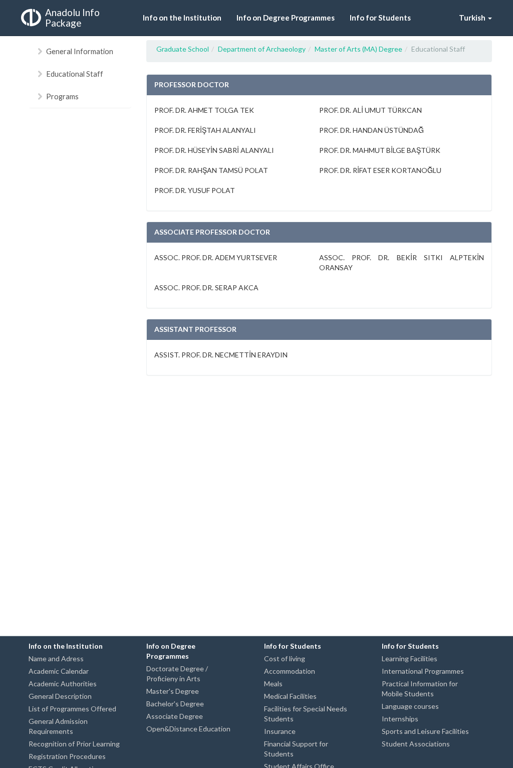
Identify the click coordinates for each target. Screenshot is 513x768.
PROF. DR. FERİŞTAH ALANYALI (205, 130)
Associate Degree (174, 716)
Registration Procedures (67, 756)
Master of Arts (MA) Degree (358, 49)
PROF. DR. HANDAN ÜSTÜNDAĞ (371, 130)
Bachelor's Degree (175, 703)
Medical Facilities (290, 696)
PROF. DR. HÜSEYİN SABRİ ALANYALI (214, 150)
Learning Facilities (409, 658)
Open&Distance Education (188, 728)
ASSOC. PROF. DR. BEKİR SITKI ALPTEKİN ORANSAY (401, 262)
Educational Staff (74, 73)
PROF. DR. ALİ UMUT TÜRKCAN (370, 110)
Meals (273, 683)
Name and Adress (56, 658)
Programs (62, 96)
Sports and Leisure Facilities (425, 731)
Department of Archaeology (262, 49)
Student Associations (416, 743)
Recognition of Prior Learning (74, 743)
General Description (60, 696)
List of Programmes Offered (72, 708)
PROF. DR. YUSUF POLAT (194, 190)
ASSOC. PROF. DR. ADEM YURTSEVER (215, 257)
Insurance (280, 731)
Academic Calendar (59, 671)
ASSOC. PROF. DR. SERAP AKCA (206, 287)
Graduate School (182, 49)
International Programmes (423, 671)
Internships (400, 718)
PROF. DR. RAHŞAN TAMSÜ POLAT (211, 170)
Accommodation (289, 671)
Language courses (410, 706)
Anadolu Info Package (72, 18)
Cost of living (284, 658)
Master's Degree (172, 691)
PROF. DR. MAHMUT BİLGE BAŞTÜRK (379, 150)
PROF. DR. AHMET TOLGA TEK (204, 110)
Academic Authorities (63, 683)
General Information (79, 51)
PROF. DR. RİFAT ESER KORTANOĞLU (380, 170)
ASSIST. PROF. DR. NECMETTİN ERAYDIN (221, 354)
